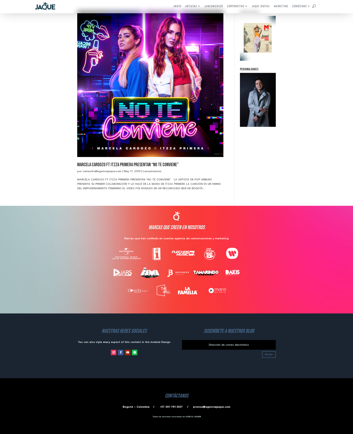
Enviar (269, 354)
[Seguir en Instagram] (113, 352)
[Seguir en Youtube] (127, 352)
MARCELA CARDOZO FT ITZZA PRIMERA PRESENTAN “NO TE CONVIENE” (128, 165)
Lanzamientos (152, 171)
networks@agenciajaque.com (102, 171)
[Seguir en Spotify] (134, 352)
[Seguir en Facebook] (120, 352)
